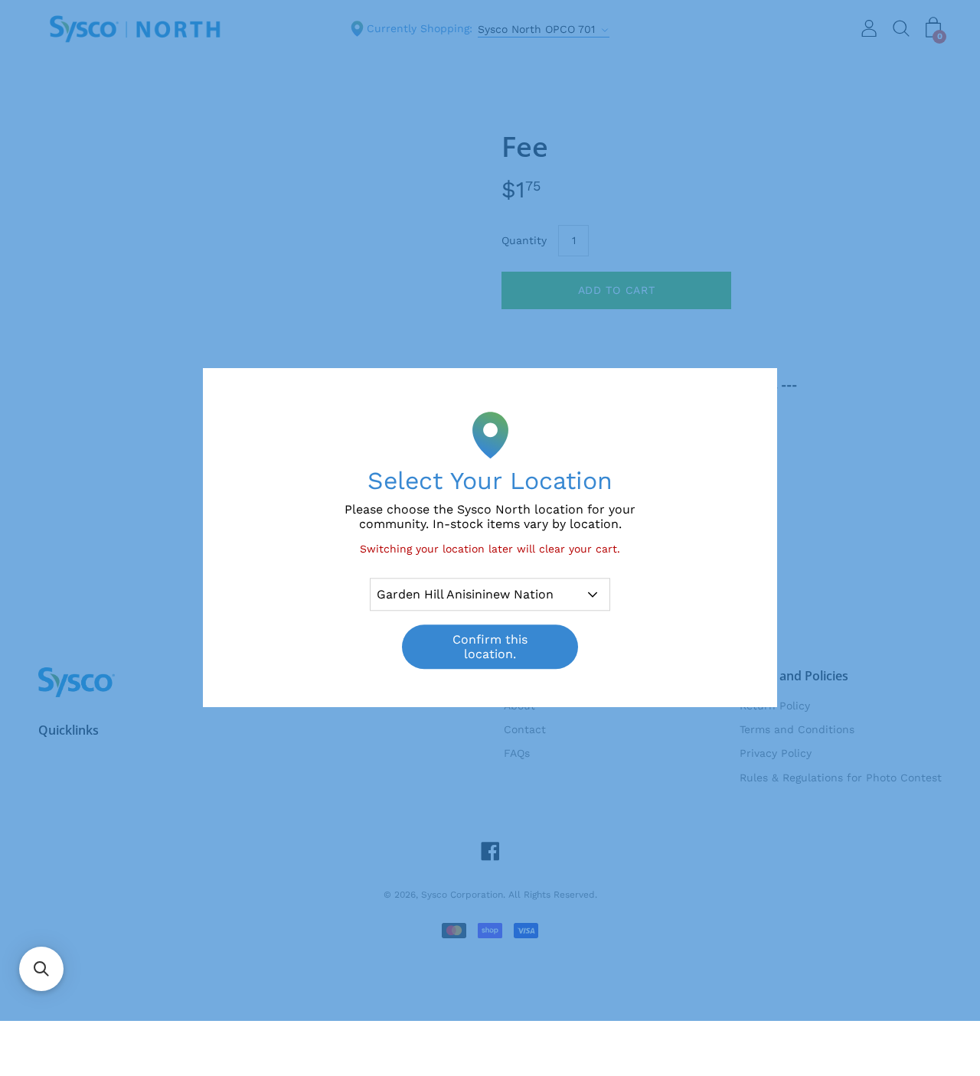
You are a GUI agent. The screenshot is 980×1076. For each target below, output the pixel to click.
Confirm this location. (490, 647)
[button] (41, 969)
